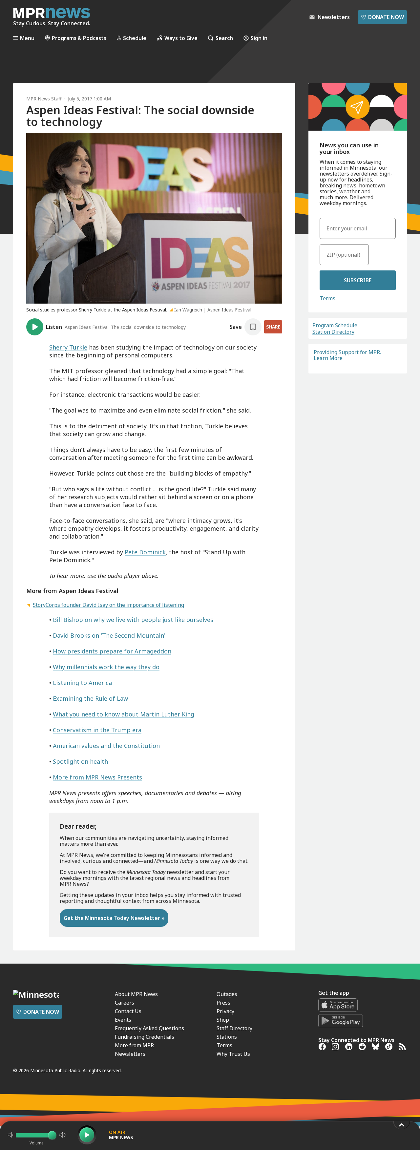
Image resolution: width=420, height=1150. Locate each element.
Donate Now (382, 17)
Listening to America (82, 683)
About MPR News (136, 994)
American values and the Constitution (106, 746)
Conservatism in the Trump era (97, 730)
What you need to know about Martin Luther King (123, 714)
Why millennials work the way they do (106, 667)
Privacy (225, 1011)
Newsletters (130, 1053)
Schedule (134, 38)
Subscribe (357, 280)
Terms (327, 298)
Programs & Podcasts (79, 38)
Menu (27, 38)
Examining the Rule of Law (90, 698)
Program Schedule (334, 325)
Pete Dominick (145, 552)
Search (224, 38)
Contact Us (128, 1011)
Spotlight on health (80, 761)
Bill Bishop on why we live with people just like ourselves (133, 620)
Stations (227, 1036)
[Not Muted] (10, 1135)
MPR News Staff (44, 99)
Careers (124, 1002)
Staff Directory (234, 1028)
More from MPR (134, 1045)
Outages (227, 994)
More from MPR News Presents (97, 777)
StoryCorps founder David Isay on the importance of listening (108, 604)
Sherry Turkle (68, 347)
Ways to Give (181, 38)
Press (223, 1002)
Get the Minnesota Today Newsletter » (114, 918)
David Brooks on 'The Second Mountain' (109, 635)
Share (273, 327)
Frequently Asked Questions (149, 1028)
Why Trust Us (233, 1053)
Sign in (259, 38)
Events (123, 1019)
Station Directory (333, 332)
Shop (223, 1019)
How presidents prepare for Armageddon (112, 651)
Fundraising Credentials (144, 1036)
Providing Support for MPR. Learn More (347, 355)
